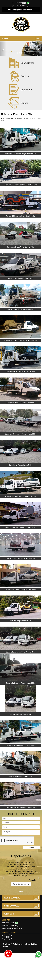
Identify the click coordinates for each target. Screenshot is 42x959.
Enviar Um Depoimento (21, 884)
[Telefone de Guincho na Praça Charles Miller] (20, 794)
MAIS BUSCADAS (11, 897)
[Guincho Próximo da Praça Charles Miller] (20, 669)
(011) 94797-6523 (19, 3)
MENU (5, 38)
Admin (5, 946)
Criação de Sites (31, 944)
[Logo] (21, 24)
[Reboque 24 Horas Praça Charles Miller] (20, 731)
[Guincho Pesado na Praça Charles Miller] (20, 544)
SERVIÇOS (8, 913)
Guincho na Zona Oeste (14, 118)
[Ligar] (8, 954)
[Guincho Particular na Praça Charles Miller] (20, 513)
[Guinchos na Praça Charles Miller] (20, 700)
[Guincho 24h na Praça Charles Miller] (20, 264)
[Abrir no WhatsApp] (28, 3)
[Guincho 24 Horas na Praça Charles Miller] (20, 202)
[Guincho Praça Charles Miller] (20, 607)
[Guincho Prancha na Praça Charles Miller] (20, 638)
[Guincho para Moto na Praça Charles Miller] (20, 482)
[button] (3, 48)
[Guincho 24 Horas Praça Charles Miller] (20, 233)
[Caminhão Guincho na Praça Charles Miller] (20, 140)
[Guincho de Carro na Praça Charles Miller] (20, 358)
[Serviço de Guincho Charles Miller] (20, 762)
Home (3, 118)
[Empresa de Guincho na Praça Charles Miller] (20, 171)
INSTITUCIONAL (11, 905)
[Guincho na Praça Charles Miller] (20, 451)
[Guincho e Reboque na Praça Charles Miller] (20, 420)
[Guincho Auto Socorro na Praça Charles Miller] (20, 326)
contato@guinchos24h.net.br (20, 9)
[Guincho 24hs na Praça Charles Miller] (20, 295)
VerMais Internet (17, 944)
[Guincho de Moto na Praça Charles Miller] (20, 389)
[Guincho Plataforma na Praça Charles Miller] (20, 576)
